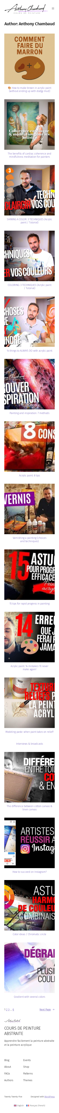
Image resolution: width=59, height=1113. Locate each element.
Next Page (47, 1009)
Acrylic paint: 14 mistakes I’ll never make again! (29, 668)
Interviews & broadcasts (29, 743)
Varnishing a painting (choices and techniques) (29, 539)
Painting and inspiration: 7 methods (29, 413)
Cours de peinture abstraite (22, 1031)
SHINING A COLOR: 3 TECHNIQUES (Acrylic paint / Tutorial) (29, 221)
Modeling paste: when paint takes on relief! (29, 731)
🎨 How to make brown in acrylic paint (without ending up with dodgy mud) (29, 89)
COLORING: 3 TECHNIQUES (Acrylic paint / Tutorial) (29, 286)
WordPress (49, 1096)
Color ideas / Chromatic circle (29, 934)
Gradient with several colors (29, 996)
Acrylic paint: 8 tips (29, 475)
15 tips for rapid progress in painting (29, 603)
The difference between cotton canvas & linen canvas (29, 808)
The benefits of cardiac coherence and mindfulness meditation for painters (29, 155)
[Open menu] (53, 8)
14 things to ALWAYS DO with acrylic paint (29, 350)
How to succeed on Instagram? (29, 871)
